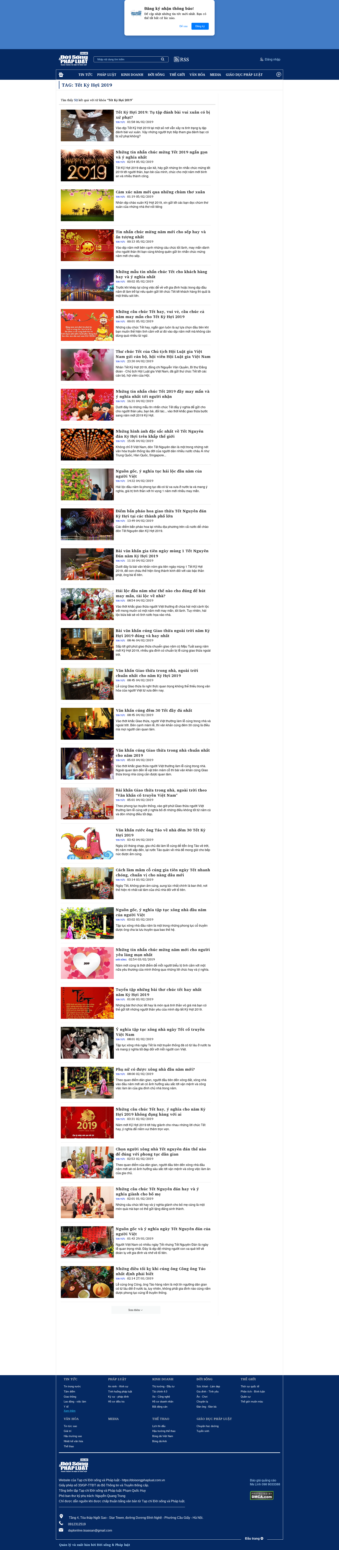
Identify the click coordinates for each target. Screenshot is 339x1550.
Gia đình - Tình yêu (208, 1391)
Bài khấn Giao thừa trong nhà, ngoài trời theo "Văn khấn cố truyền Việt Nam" (161, 793)
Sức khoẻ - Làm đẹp (208, 1386)
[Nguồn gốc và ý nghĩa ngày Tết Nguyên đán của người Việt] (87, 1242)
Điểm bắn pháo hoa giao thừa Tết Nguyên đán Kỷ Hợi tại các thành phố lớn (161, 513)
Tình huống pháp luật (120, 1391)
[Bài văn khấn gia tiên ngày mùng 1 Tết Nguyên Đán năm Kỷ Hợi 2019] (87, 564)
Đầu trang (253, 1538)
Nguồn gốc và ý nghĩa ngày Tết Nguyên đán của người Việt (163, 1231)
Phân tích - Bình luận (253, 1391)
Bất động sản (159, 1406)
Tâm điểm (69, 1391)
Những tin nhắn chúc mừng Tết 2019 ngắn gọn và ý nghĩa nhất (162, 154)
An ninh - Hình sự (118, 1386)
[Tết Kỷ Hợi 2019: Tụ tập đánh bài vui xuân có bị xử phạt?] (87, 125)
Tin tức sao (70, 1426)
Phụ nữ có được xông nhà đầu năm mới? (155, 1069)
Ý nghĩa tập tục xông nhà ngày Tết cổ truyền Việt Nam (160, 1032)
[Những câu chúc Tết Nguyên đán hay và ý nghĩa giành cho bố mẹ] (87, 1202)
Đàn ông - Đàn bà (206, 1406)
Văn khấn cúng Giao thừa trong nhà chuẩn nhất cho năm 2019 (163, 753)
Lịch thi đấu (158, 1426)
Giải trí (67, 1431)
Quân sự (246, 1396)
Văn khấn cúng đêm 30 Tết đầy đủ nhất (154, 710)
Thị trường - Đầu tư (163, 1386)
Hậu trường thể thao (163, 1431)
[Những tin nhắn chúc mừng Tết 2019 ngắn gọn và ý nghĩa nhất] (87, 165)
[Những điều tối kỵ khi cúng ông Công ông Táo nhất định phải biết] (87, 1282)
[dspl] (60, 74)
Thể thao (69, 1446)
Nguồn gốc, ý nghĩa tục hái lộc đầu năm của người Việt (159, 474)
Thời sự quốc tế (250, 1386)
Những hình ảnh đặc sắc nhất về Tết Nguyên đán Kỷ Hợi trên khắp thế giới (159, 434)
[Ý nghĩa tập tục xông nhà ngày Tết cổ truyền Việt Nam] (87, 1043)
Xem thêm (134, 1310)
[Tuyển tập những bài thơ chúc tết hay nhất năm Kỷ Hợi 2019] (87, 1003)
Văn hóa (197, 74)
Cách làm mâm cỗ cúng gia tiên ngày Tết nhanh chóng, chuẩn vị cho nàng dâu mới (163, 872)
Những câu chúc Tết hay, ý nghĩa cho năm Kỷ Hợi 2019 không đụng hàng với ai (160, 1112)
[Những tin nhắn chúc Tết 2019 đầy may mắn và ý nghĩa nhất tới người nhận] (87, 405)
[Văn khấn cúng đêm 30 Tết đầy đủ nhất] (87, 724)
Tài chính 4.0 (159, 1391)
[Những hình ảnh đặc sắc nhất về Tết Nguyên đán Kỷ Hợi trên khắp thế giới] (87, 444)
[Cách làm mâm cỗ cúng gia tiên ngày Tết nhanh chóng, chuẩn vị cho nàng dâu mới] (87, 883)
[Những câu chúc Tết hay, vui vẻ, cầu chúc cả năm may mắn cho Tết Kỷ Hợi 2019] (87, 325)
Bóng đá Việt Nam (162, 1436)
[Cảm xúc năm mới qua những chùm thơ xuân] (87, 205)
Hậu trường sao (73, 1436)
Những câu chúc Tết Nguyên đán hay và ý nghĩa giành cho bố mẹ (157, 1191)
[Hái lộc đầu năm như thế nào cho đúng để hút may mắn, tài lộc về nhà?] (87, 604)
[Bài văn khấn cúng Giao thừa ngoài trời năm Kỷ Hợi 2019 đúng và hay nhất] (87, 644)
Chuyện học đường (208, 1426)
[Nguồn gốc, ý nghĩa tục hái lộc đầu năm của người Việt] (87, 484)
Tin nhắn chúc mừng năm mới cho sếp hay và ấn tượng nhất (161, 234)
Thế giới (177, 74)
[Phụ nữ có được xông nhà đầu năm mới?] (87, 1083)
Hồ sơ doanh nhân (162, 1401)
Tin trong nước (72, 1386)
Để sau (184, 26)
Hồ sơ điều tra (116, 1401)
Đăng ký (200, 26)
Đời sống (156, 74)
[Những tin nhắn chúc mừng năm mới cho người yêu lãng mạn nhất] (87, 963)
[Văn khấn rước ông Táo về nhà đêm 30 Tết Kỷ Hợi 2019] (87, 843)
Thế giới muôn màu (252, 1401)
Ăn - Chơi (202, 1396)
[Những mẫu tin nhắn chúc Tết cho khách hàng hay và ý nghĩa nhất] (87, 285)
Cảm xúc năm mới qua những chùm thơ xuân (160, 191)
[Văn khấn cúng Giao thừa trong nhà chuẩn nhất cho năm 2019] (87, 764)
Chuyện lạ (202, 1401)
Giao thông (70, 1396)
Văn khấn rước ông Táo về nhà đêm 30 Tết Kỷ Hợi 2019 (160, 832)
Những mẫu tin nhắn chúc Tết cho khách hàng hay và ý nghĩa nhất (161, 274)
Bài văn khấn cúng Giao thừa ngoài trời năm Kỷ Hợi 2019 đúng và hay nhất (163, 633)
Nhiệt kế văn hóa (73, 1441)
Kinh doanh (132, 74)
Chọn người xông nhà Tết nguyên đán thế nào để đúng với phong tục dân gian (161, 1151)
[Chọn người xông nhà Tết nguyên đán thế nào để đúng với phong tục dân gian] (87, 1162)
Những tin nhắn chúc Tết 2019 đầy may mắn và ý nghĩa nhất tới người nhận (163, 394)
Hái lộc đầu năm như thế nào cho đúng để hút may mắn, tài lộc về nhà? (161, 593)
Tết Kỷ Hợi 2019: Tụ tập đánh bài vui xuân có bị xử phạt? (163, 115)
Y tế (66, 1406)
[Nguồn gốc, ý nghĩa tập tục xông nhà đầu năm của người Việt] (87, 923)
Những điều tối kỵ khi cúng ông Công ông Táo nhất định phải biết (161, 1271)
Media (215, 74)
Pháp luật (106, 74)
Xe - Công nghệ (161, 1396)
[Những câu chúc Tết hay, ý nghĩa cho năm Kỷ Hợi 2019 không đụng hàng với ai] (87, 1122)
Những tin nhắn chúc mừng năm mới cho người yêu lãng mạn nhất (163, 952)
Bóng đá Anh (159, 1441)
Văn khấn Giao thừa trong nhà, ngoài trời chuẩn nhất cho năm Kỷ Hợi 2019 (157, 673)
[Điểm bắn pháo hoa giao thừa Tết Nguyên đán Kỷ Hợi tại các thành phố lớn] (87, 524)
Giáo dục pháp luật (244, 74)
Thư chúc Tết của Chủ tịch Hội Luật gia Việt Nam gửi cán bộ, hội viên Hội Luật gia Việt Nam (163, 354)
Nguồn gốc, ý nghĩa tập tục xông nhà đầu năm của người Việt (161, 912)
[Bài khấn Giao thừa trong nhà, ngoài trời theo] (87, 803)
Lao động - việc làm (75, 1401)
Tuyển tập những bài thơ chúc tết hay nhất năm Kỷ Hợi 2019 (159, 992)
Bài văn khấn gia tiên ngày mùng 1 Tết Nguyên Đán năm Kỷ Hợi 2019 (162, 553)
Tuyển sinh (203, 1431)
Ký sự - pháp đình (118, 1396)
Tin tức (85, 74)
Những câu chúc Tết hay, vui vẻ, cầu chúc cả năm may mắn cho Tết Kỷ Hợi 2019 (160, 314)
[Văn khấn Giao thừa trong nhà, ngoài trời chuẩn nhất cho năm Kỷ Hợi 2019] (87, 684)
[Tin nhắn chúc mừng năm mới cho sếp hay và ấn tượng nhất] (87, 245)
